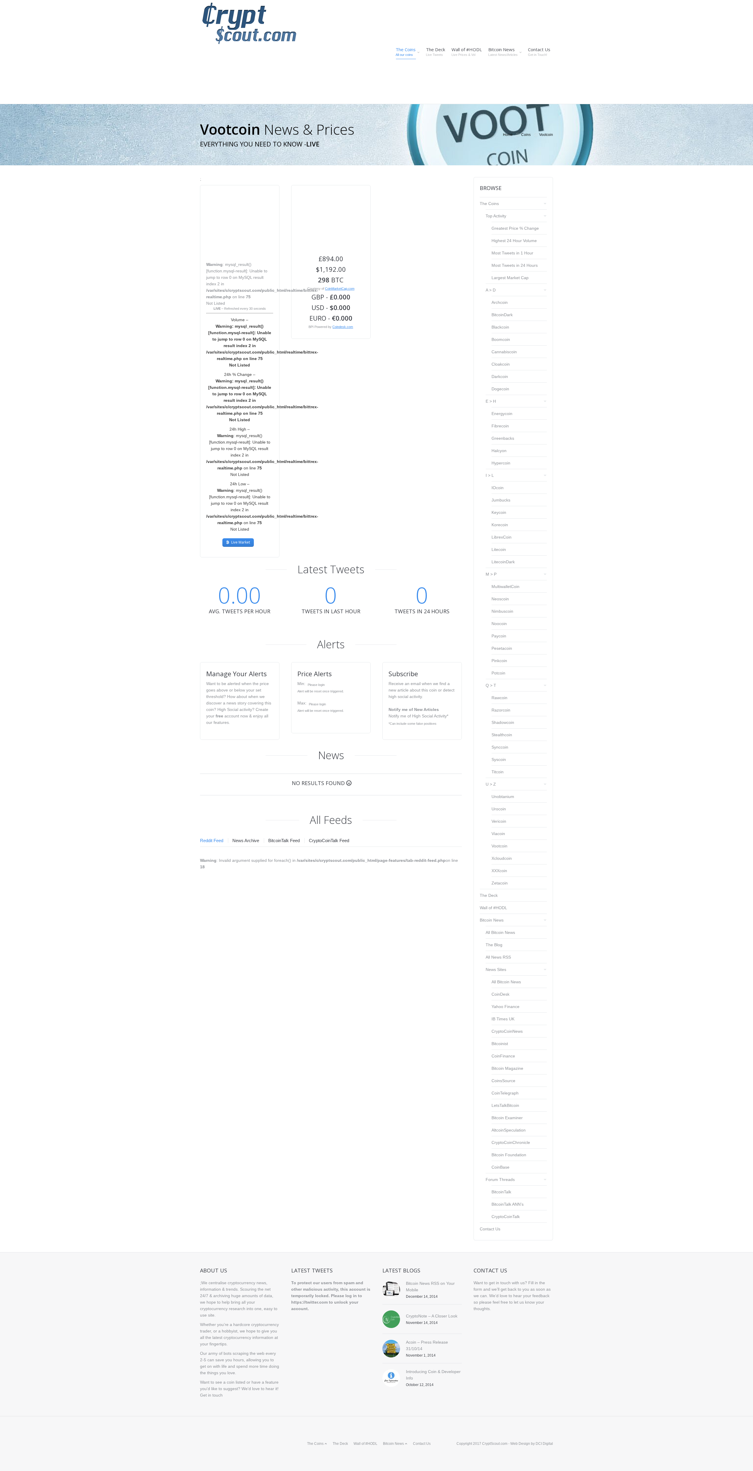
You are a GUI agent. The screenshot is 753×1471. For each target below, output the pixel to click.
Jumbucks (501, 500)
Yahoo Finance (505, 1006)
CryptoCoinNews (507, 1031)
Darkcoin (500, 376)
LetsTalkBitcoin (505, 1105)
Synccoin (500, 747)
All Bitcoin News (500, 932)
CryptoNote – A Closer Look (431, 1316)
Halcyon (499, 450)
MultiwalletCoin (505, 586)
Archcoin (500, 302)
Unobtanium (503, 796)
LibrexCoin (502, 537)
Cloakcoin (501, 364)
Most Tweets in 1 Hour (512, 253)
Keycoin (499, 512)
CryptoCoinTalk (506, 1216)
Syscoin (499, 759)
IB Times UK (503, 1019)
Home (508, 135)
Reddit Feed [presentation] (211, 840)
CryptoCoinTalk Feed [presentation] (329, 840)
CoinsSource (503, 1080)
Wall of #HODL (493, 907)
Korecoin (500, 524)
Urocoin (499, 809)
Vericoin (499, 821)
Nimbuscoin (502, 611)
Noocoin (499, 623)
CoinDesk (500, 994)
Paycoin (499, 636)
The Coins (489, 203)
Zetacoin (500, 883)
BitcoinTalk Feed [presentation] (284, 840)
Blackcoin (500, 327)
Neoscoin (500, 599)
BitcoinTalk (501, 1192)
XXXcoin (499, 870)
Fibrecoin (500, 426)
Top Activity (496, 216)
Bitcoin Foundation (509, 1154)
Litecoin (499, 549)
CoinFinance (503, 1056)
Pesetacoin (502, 648)
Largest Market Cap (510, 277)
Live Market (240, 542)
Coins (526, 135)
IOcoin (498, 487)
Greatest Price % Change (515, 228)
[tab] (214, 841)
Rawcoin (499, 697)
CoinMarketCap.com (339, 288)
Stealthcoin (502, 734)
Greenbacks (503, 438)
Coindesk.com (342, 327)
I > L (490, 475)
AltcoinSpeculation (509, 1130)
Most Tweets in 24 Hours (515, 265)
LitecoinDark (503, 561)
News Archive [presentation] (245, 840)
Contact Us (490, 1229)
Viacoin (498, 833)
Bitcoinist (500, 1043)
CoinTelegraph (505, 1093)
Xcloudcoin (502, 858)
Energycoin (502, 413)
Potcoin (498, 673)
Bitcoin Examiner (507, 1117)
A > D (491, 290)
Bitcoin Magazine (507, 1068)
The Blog (494, 944)
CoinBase (500, 1167)
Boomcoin (501, 339)
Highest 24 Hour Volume (514, 240)
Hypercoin (501, 463)
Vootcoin (499, 846)
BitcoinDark (502, 314)
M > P (491, 574)
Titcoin (498, 771)
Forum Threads (500, 1179)
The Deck (489, 895)
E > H (491, 401)
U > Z (491, 784)
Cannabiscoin (504, 351)
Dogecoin (500, 389)
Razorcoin (501, 710)
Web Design (520, 1444)
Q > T (491, 685)
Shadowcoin (503, 722)
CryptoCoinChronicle (511, 1142)
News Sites (496, 969)
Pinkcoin (499, 660)
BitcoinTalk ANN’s (508, 1204)
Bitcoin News (492, 920)
